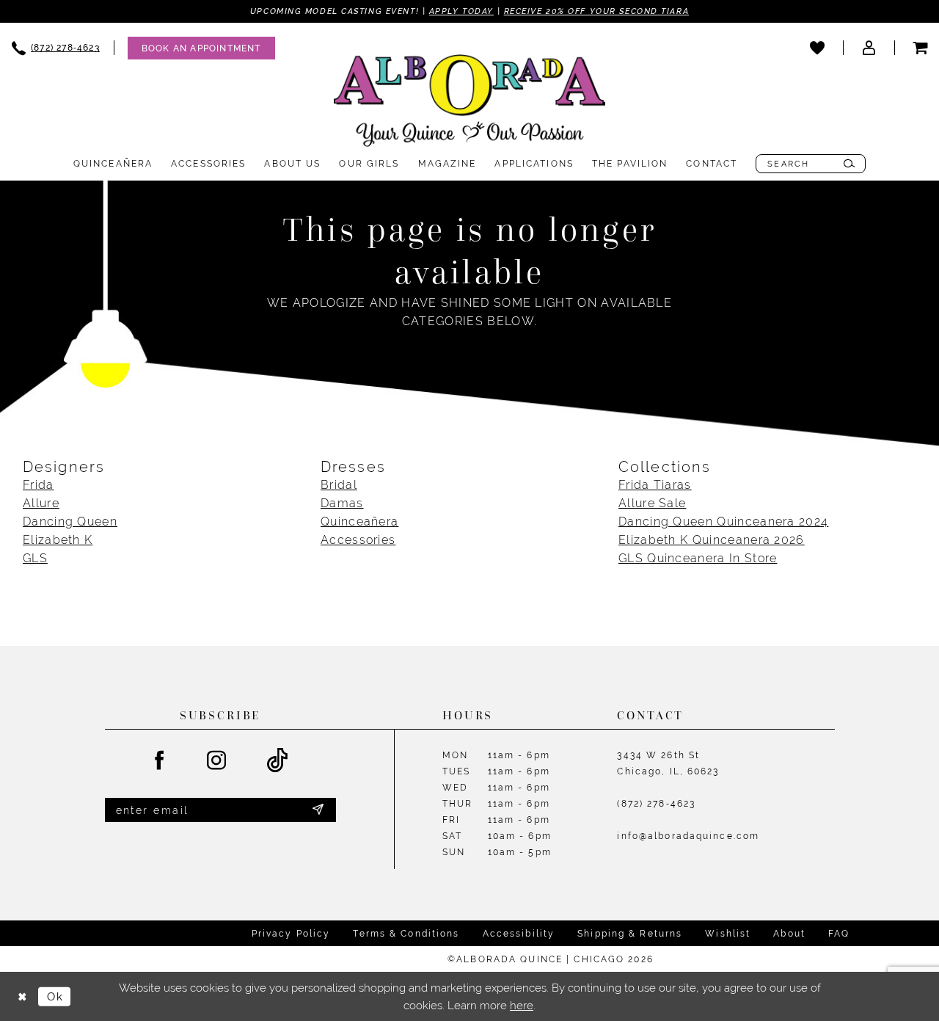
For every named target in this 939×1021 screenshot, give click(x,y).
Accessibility (519, 934)
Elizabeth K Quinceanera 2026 (711, 540)
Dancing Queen (70, 521)
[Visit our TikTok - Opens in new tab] (277, 760)
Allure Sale (652, 503)
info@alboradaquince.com (688, 836)
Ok (55, 996)
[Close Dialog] (22, 996)
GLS (35, 558)
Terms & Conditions (406, 934)
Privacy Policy (291, 934)
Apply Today (461, 11)
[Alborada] (469, 103)
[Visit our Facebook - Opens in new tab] (160, 761)
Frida (38, 485)
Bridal (339, 485)
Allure (41, 503)
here (521, 1005)
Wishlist (727, 934)
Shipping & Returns (629, 934)
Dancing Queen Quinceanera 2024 (723, 521)
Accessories (358, 540)
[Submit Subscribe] (317, 810)
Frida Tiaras (655, 485)
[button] (868, 47)
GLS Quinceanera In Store (697, 558)
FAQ (839, 934)
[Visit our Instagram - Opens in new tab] (217, 761)
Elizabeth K (57, 540)
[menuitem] (194, 48)
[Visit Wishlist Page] (817, 47)
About (789, 934)
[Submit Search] (849, 163)
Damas (342, 503)
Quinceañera (359, 521)
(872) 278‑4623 (656, 804)
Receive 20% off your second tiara (596, 11)
